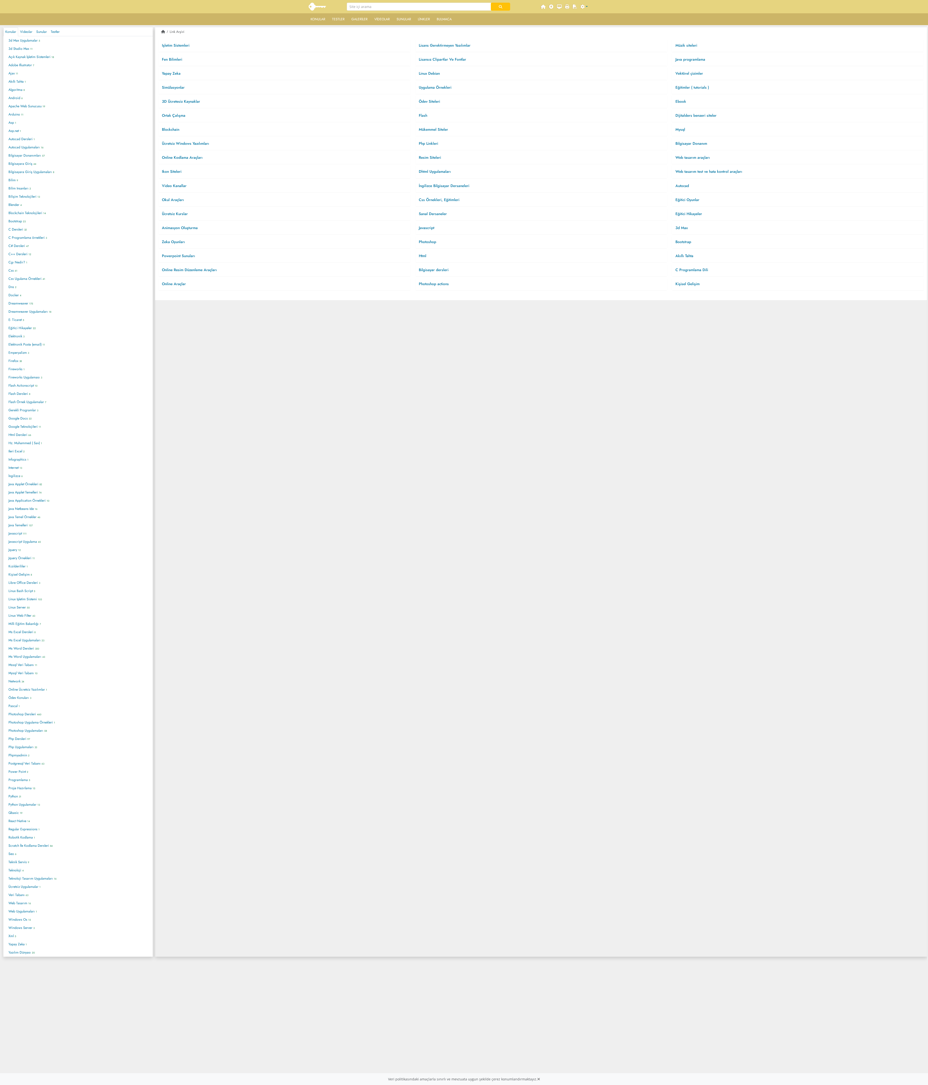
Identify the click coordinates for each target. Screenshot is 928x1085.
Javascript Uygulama (24, 541)
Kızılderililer (18, 566)
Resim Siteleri (433, 157)
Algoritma (16, 89)
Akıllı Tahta (17, 81)
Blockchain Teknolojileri (27, 212)
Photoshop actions (436, 284)
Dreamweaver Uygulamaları (29, 311)
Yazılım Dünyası (21, 952)
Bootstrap (17, 221)
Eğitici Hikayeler (22, 328)
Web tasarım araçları (695, 157)
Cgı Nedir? (17, 262)
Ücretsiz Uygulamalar (24, 886)
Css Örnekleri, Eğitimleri (442, 200)
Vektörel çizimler (692, 73)
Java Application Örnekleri (28, 500)
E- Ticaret (16, 319)
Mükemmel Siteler (436, 129)
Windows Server (21, 927)
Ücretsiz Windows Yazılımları (188, 143)
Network (16, 681)
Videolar (382, 19)
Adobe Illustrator (21, 65)
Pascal (14, 705)
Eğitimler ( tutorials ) (694, 87)
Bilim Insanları (19, 188)
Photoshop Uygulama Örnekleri (31, 722)
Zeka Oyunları (176, 242)
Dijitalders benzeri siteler (698, 115)
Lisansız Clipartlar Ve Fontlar (445, 59)
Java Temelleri (20, 525)
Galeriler (359, 19)
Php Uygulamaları (22, 747)
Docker (14, 295)
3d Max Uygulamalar (24, 40)
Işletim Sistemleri (178, 45)
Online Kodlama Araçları (185, 157)
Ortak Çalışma (176, 115)
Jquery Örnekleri (21, 558)
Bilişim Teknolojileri (24, 196)
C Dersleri (17, 229)
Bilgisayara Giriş (22, 163)
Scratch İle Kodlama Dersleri (30, 845)
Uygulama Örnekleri (438, 87)
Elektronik (16, 336)
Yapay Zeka (17, 944)
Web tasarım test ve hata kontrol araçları (711, 171)
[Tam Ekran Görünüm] (559, 7)
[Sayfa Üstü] (551, 7)
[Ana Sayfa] (543, 7)
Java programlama (693, 59)
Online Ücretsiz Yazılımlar (27, 689)
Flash (426, 115)
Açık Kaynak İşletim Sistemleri (31, 56)
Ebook (683, 101)
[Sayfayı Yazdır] (567, 7)
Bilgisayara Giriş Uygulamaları (31, 171)
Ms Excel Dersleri (22, 631)
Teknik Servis (18, 862)
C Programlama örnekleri (27, 237)
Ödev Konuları (19, 697)
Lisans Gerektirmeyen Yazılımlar (447, 45)
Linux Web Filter (21, 615)
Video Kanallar (177, 185)
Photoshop (430, 242)
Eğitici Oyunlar (690, 200)
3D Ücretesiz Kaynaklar (183, 101)
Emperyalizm (18, 352)
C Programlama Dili (694, 270)
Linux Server (19, 607)
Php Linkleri (431, 143)
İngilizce (15, 475)
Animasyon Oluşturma (182, 228)
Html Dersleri (19, 434)
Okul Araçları (175, 200)
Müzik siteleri (689, 45)
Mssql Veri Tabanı (22, 664)
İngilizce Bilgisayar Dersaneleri (447, 185)
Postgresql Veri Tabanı (26, 763)
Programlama (19, 779)
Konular (318, 19)
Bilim (13, 180)
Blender (15, 204)
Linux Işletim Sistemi (25, 599)
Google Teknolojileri (24, 426)
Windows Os (19, 919)
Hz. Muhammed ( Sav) (25, 443)
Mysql (682, 129)
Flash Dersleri (19, 393)
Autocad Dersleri (21, 139)
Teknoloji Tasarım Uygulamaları (32, 878)
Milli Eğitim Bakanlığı (24, 623)
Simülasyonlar (176, 87)
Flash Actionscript (22, 385)
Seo (12, 853)
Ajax (13, 73)
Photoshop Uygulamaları (27, 730)
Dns (12, 286)
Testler (338, 19)
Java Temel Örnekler (24, 516)
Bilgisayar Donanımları (26, 155)
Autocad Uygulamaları (26, 147)
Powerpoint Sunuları (181, 256)
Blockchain (173, 129)
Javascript (17, 533)
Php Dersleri (19, 738)
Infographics (18, 459)
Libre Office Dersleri (24, 582)
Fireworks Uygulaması (25, 377)
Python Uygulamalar (24, 804)
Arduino (15, 114)
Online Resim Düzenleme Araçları (192, 270)
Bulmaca (444, 19)
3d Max (685, 228)
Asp (12, 122)
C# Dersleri (18, 245)
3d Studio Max (20, 48)
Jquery (14, 549)
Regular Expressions (24, 829)
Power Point (18, 771)
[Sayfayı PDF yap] (575, 7)
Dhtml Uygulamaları (437, 171)
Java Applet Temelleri (25, 492)
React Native (19, 820)
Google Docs (20, 418)
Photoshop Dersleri (24, 714)
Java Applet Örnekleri (25, 484)
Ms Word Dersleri (23, 648)
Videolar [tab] (26, 31)
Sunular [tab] (41, 31)
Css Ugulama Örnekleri (26, 278)
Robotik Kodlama (21, 837)
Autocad (684, 185)
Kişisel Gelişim (20, 574)
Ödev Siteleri (432, 101)
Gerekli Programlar (23, 410)
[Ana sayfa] (163, 31)
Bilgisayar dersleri (436, 270)
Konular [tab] (10, 31)
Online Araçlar (177, 284)
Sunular (404, 19)
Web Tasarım (19, 903)
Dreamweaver (20, 303)
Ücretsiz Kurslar (177, 214)
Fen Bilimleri (174, 59)
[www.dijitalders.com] (318, 7)
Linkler (424, 19)
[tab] (284, 45)
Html (425, 256)
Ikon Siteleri (174, 171)
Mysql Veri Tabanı (22, 673)
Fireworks (16, 369)
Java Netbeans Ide (22, 508)
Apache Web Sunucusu (26, 106)
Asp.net (14, 130)
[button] (584, 7)
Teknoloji (16, 870)
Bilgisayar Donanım (694, 143)
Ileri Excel (16, 451)
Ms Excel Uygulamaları (26, 640)
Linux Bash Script (21, 590)
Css (12, 270)
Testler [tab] (55, 31)
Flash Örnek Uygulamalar (27, 401)
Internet (15, 467)
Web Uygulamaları (22, 911)
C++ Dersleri (19, 254)
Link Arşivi (177, 31)
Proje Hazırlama (21, 788)
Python (14, 796)
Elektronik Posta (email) (26, 344)
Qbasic (15, 812)
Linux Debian (432, 73)
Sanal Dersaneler (435, 214)
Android (15, 97)
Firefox (15, 360)
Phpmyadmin (18, 755)
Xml (12, 935)
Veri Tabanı (18, 894)
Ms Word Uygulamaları (26, 656)
